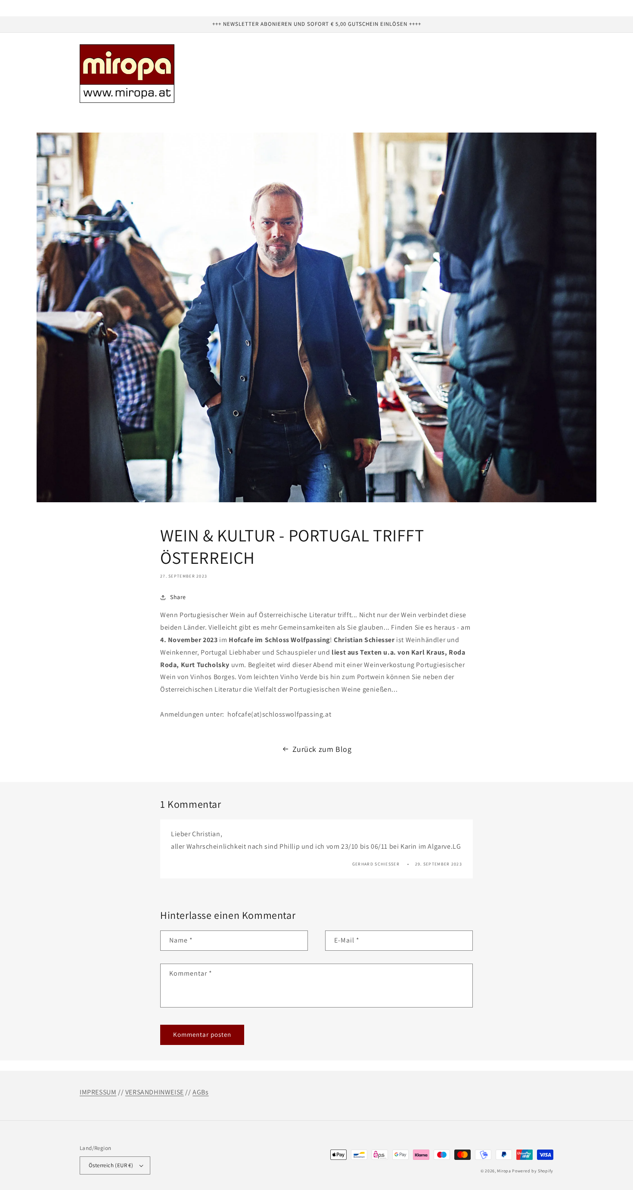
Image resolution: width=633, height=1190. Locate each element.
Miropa (504, 1171)
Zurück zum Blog (322, 749)
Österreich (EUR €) (111, 1165)
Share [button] (178, 597)
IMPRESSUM (98, 1092)
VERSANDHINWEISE (154, 1092)
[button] (118, 120)
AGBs (200, 1092)
